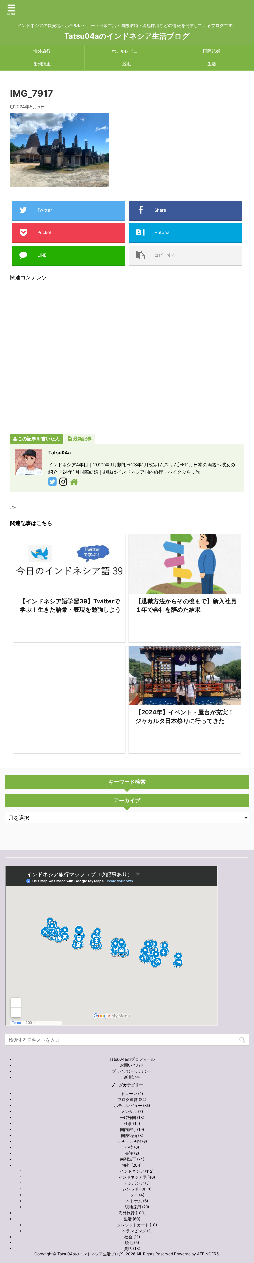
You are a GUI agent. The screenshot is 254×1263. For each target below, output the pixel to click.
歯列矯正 (42, 63)
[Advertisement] (127, 357)
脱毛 (126, 63)
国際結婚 (211, 51)
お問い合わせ (132, 1065)
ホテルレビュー (127, 51)
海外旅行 (42, 51)
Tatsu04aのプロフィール (132, 1059)
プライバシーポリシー (132, 1071)
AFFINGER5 (208, 1253)
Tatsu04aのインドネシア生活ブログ (127, 36)
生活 (211, 63)
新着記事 (132, 1077)
